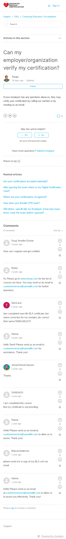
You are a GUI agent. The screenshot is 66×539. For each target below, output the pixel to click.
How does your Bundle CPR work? (21, 203)
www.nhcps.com (29, 278)
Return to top (10, 161)
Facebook (5, 116)
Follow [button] (33, 86)
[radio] (24, 135)
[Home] (13, 7)
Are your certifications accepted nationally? (25, 181)
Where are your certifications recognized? (25, 197)
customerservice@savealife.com (20, 286)
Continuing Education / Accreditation (39, 16)
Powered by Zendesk (52, 536)
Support (7, 16)
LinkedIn (15, 116)
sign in (13, 508)
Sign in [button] (56, 5)
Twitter (10, 116)
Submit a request (45, 150)
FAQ (16, 16)
